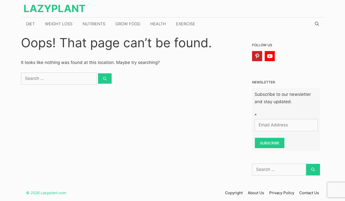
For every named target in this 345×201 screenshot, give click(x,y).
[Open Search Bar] (317, 23)
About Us (256, 192)
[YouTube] (270, 56)
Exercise (185, 23)
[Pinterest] (257, 56)
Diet (30, 23)
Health (158, 23)
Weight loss (58, 23)
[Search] (105, 78)
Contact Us (309, 192)
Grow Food (127, 23)
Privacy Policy (281, 192)
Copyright (234, 192)
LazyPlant (54, 8)
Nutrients (94, 23)
